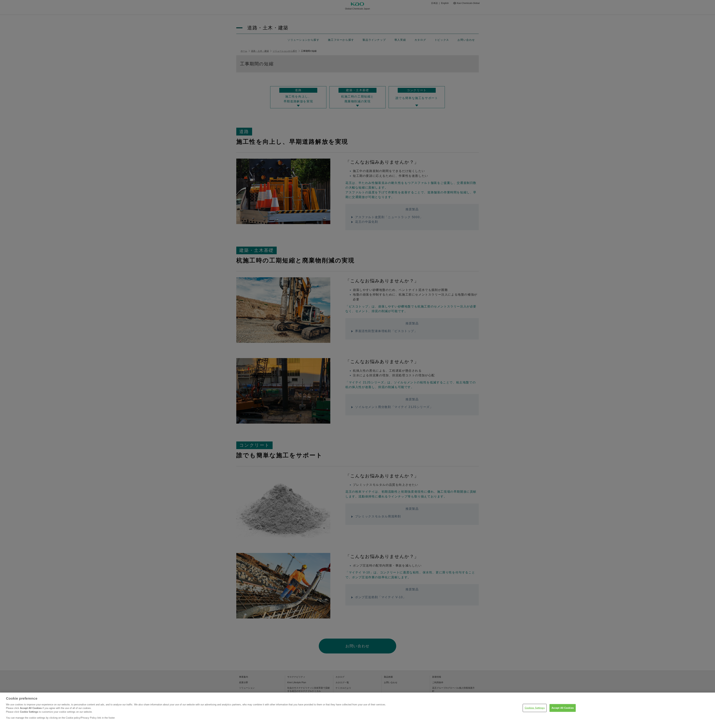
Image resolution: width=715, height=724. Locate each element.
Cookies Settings (535, 708)
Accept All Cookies (563, 708)
